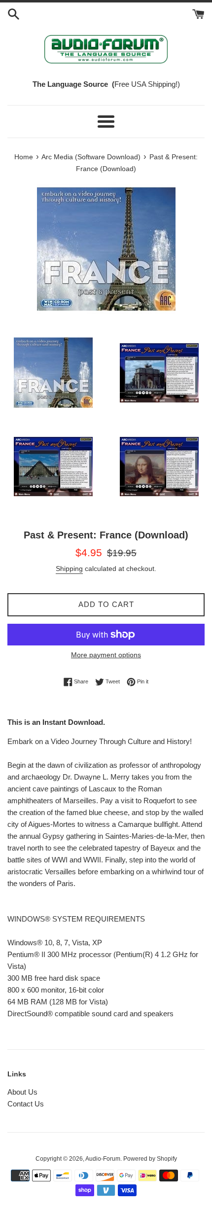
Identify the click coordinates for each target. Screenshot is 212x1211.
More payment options (106, 655)
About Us (22, 1092)
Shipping (69, 568)
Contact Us (25, 1104)
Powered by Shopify (150, 1158)
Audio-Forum (102, 1158)
